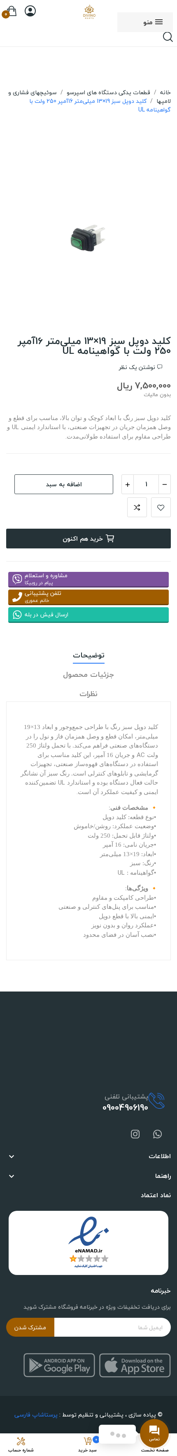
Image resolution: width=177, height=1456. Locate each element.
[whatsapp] (158, 1134)
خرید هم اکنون (83, 538)
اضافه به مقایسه (137, 507)
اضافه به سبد (64, 484)
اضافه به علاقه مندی (161, 507)
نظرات (88, 694)
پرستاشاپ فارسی (36, 1415)
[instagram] (135, 1134)
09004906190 (125, 1107)
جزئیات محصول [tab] (88, 675)
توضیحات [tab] (89, 656)
